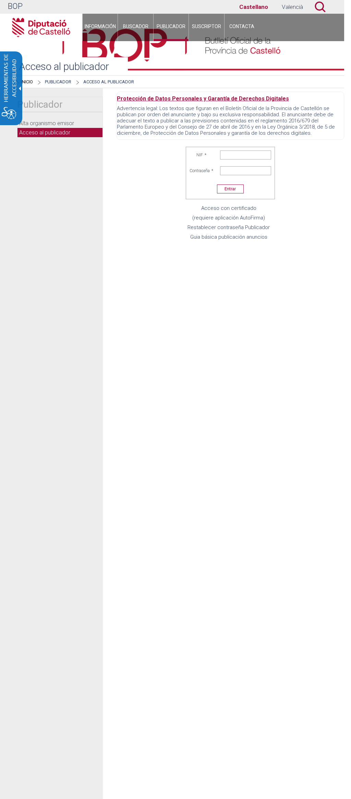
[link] (253, 6)
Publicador (58, 81)
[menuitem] (100, 27)
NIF (201, 155)
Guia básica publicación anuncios (228, 237)
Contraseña (201, 170)
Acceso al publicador (108, 81)
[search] (292, 6)
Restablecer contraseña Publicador (228, 227)
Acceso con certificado (228, 208)
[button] (323, 7)
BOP (15, 6)
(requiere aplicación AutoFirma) (228, 218)
